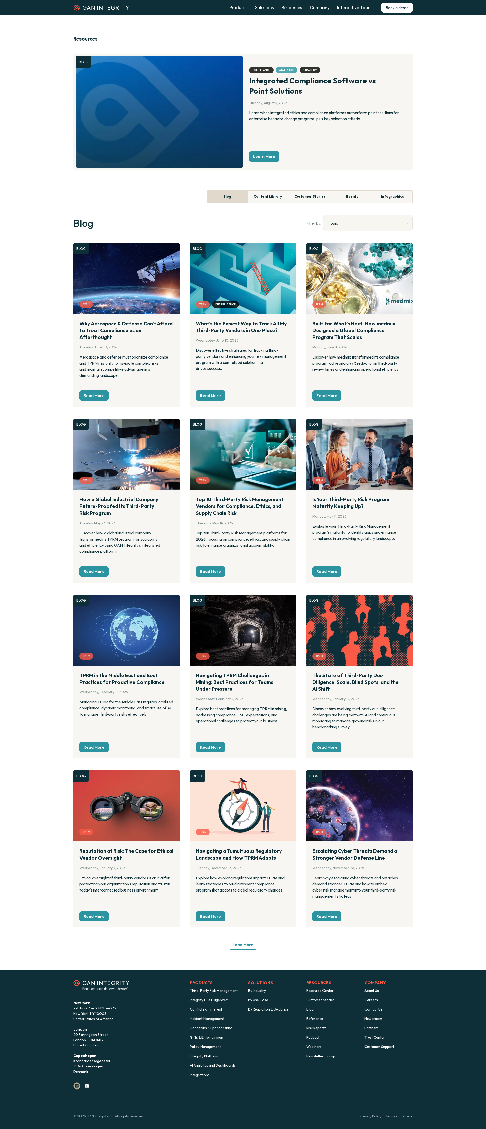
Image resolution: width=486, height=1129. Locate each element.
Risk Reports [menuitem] (316, 1028)
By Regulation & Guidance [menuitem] (268, 1009)
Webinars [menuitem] (314, 1046)
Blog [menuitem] (310, 1009)
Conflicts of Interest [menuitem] (206, 1009)
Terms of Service (399, 1116)
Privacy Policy (370, 1116)
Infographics (392, 196)
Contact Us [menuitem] (373, 1009)
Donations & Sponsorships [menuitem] (211, 1028)
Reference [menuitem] (314, 1018)
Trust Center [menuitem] (374, 1037)
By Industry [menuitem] (257, 990)
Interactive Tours (354, 7)
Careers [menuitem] (371, 1000)
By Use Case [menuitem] (258, 1000)
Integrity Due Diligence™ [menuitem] (209, 1000)
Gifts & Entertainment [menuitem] (207, 1037)
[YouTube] (87, 1086)
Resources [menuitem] (318, 982)
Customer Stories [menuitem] (320, 1000)
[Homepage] (101, 9)
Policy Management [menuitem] (205, 1046)
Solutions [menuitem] (260, 982)
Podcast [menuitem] (312, 1037)
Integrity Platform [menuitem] (204, 1056)
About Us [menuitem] (371, 990)
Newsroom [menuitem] (373, 1018)
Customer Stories (310, 196)
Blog (227, 196)
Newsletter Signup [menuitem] (320, 1056)
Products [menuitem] (201, 982)
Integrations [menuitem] (200, 1075)
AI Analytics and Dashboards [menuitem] (213, 1065)
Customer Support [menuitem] (379, 1046)
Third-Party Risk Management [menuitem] (214, 990)
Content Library (268, 196)
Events (352, 196)
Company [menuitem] (375, 982)
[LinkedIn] (76, 1086)
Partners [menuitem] (371, 1028)
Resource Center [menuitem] (320, 990)
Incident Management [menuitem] (207, 1018)
